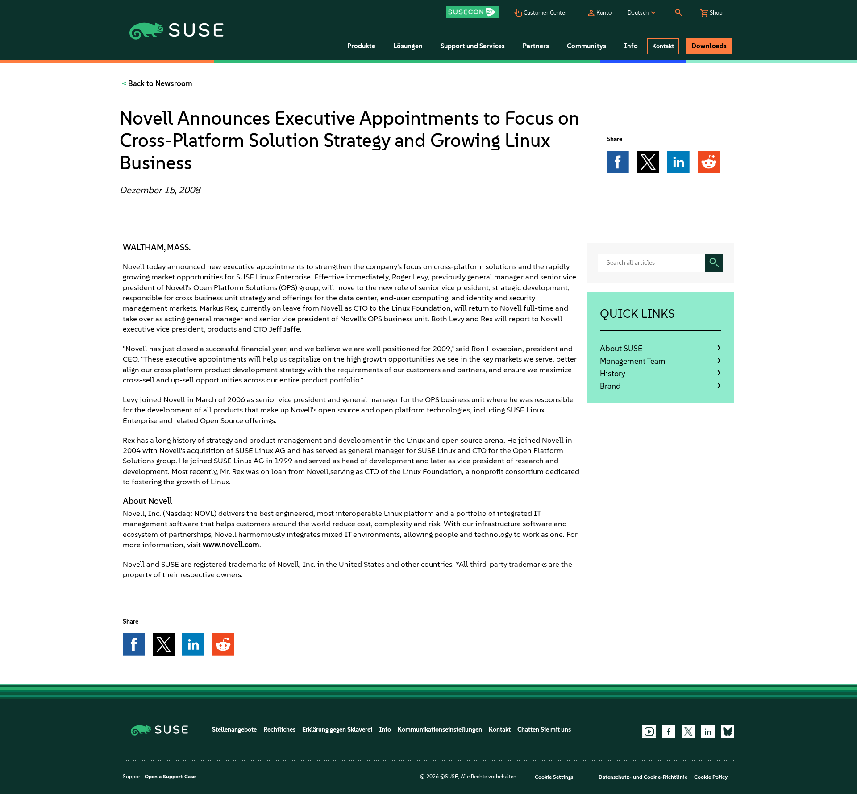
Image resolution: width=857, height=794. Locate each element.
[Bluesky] (727, 731)
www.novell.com (231, 544)
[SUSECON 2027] (472, 12)
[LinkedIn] (708, 731)
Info (385, 729)
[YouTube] (649, 731)
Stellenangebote (234, 729)
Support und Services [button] (473, 46)
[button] (474, 9)
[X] (688, 731)
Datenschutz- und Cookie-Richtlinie (643, 777)
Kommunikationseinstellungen (440, 729)
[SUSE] (163, 729)
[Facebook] (668, 731)
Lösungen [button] (408, 46)
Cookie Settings (554, 777)
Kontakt (500, 729)
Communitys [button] (586, 46)
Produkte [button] (361, 46)
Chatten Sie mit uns (544, 729)
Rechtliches (279, 729)
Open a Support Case (170, 776)
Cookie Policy (711, 777)
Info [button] (631, 46)
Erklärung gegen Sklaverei (337, 729)
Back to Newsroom (159, 83)
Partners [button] (536, 46)
